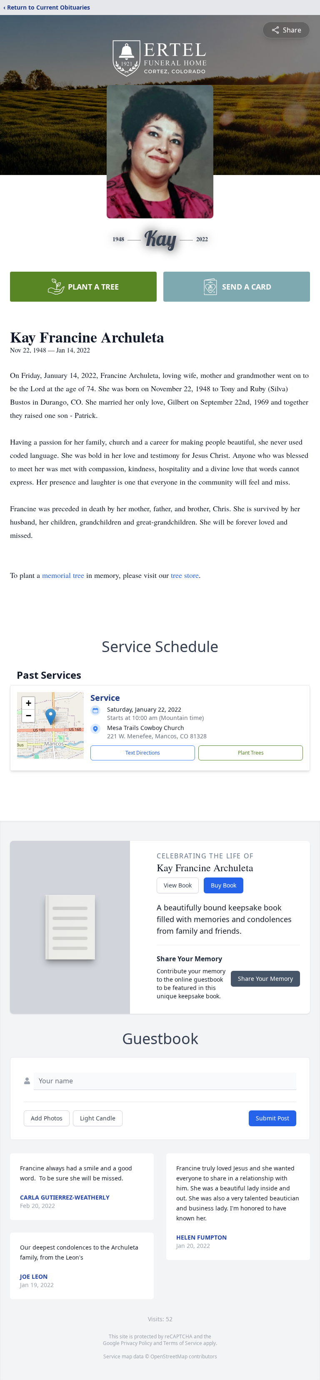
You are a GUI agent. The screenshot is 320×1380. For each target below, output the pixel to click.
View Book (178, 885)
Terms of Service (182, 1343)
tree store (185, 575)
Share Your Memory (265, 978)
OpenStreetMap (169, 1356)
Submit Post (272, 1118)
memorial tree (63, 575)
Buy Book (223, 885)
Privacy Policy (136, 1343)
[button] (50, 716)
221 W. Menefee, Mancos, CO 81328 (157, 736)
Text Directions (142, 752)
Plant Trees (251, 752)
